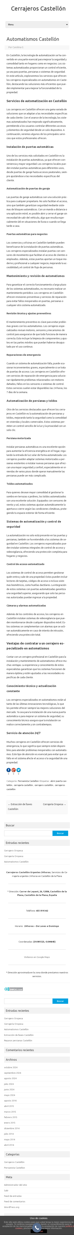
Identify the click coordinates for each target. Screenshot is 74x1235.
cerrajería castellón (23, 785)
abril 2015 (9, 1106)
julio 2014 (9, 1134)
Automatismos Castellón (16, 861)
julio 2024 (9, 1084)
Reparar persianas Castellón (18, 1040)
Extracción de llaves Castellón (19, 1035)
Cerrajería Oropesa (54, 804)
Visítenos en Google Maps (37, 957)
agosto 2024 (10, 1078)
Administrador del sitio (15, 1185)
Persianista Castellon (14, 1167)
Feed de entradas (13, 1196)
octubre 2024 (10, 1067)
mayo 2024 (9, 1095)
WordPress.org (11, 1207)
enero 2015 (9, 1122)
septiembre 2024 (12, 1073)
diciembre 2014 (11, 1128)
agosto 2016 (10, 1100)
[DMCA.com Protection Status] (13, 992)
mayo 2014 (9, 1139)
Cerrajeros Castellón (38, 8)
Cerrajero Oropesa (13, 850)
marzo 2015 (10, 1111)
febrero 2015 (10, 1117)
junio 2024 (9, 1089)
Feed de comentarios (14, 1201)
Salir (6, 1190)
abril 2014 (9, 1145)
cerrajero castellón (44, 785)
